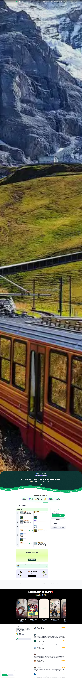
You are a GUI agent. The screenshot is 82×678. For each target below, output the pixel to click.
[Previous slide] (16, 610)
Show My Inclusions (32, 559)
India (10, 675)
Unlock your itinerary (58, 515)
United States (5, 675)
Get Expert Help (32, 576)
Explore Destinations (46, 1)
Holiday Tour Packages (54, 1)
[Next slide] (65, 610)
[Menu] (65, 1)
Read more (18, 587)
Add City (55, 521)
